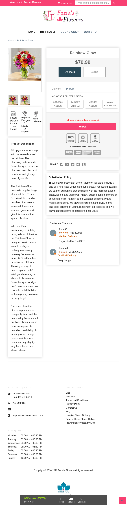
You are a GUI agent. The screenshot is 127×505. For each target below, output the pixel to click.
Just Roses (48, 32)
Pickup (70, 88)
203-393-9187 (19, 403)
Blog (68, 392)
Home (31, 32)
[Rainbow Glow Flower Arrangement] (13, 100)
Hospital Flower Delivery (78, 415)
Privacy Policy (73, 404)
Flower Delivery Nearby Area (80, 422)
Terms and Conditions (77, 400)
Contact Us (71, 407)
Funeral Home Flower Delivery (81, 419)
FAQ (68, 411)
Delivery (56, 88)
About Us (70, 396)
